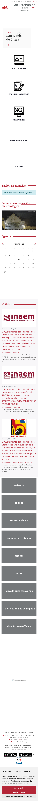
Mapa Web (17, 745)
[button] (3, 244)
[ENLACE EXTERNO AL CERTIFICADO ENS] (19, 760)
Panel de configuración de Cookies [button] (19, 796)
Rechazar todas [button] (19, 792)
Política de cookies (19, 750)
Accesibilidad (26, 747)
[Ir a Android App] (11, 754)
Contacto (8, 745)
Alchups (12, 39)
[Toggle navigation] (33, 7)
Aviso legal (27, 745)
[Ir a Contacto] (33, 1)
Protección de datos (12, 747)
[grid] (19, 260)
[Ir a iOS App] (26, 754)
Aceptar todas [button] (19, 788)
